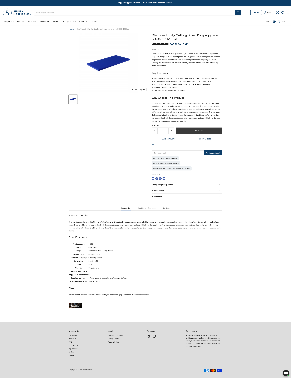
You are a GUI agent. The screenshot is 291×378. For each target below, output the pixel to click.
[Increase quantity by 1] (171, 131)
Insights (56, 21)
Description (126, 208)
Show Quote (205, 139)
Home (71, 29)
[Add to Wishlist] (187, 145)
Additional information (147, 208)
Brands (20, 21)
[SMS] (160, 178)
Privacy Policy (113, 339)
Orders (71, 352)
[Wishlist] (282, 12)
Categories (8, 21)
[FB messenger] (153, 178)
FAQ (70, 342)
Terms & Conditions (115, 335)
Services (31, 21)
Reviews (166, 208)
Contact (94, 21)
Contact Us (73, 345)
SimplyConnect (69, 21)
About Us (83, 21)
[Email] (164, 178)
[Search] (238, 12)
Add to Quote (168, 139)
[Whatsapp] (156, 178)
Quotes (256, 12)
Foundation (44, 21)
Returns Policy (113, 342)
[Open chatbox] (286, 373)
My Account (73, 349)
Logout (71, 355)
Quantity (155, 125)
